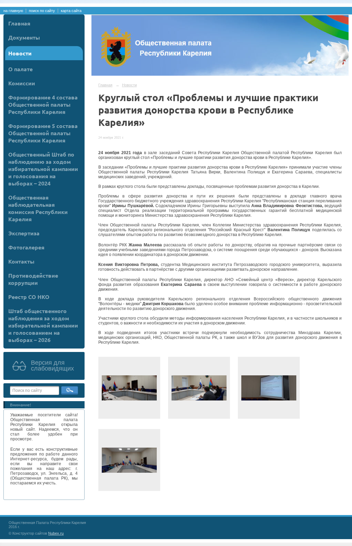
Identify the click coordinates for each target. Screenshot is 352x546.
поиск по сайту (42, 11)
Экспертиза (24, 233)
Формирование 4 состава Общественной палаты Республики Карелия (43, 104)
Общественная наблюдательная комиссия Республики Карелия (38, 208)
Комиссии (21, 83)
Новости (20, 53)
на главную (13, 11)
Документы (24, 37)
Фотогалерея (26, 247)
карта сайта (71, 11)
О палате (20, 69)
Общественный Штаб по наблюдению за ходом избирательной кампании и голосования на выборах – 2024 (43, 169)
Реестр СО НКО (29, 296)
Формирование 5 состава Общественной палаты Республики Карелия (43, 133)
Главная (19, 23)
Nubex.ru (56, 533)
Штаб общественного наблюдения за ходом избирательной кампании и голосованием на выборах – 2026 (43, 325)
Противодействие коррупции (33, 279)
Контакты (21, 261)
